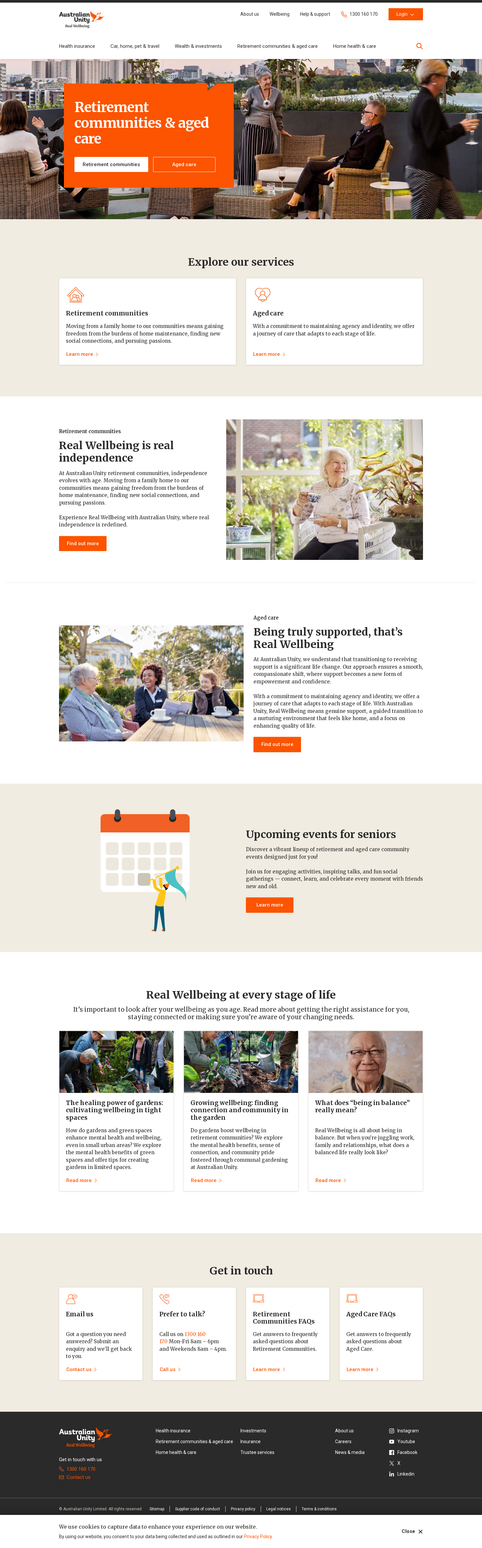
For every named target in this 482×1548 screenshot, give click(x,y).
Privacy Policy (258, 1536)
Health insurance (77, 46)
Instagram (408, 1430)
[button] (249, 14)
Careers (343, 1441)
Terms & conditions (319, 1509)
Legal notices (278, 1509)
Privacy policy (243, 1509)
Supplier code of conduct (197, 1509)
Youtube (406, 1441)
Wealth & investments (198, 46)
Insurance (250, 1441)
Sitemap (157, 1509)
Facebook (407, 1452)
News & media (350, 1452)
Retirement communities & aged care (277, 46)
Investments (253, 1430)
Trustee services (257, 1452)
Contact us (78, 1477)
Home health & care (354, 46)
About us (344, 1430)
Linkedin (405, 1474)
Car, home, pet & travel (134, 46)
